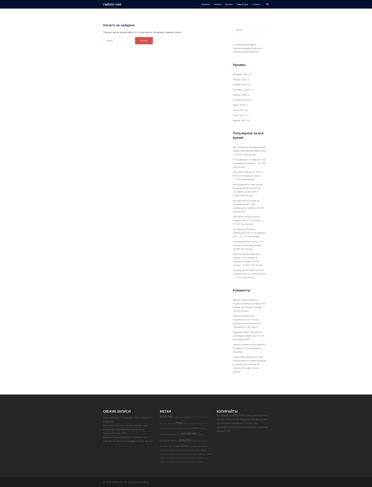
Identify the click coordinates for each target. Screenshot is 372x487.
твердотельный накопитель (171, 458)
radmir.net (112, 4)
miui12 (186, 424)
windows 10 (166, 440)
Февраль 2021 (240, 74)
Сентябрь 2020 (241, 89)
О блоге (256, 4)
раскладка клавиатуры (197, 454)
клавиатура (164, 450)
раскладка (184, 454)
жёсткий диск (203, 446)
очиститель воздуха (192, 450)
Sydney (145, 482)
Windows (205, 4)
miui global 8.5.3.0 (196, 424)
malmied (203, 417)
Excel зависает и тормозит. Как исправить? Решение (249, 348)
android (166, 416)
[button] (268, 4)
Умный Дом (242, 4)
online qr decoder (167, 428)
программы (174, 454)
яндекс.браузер (197, 462)
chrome (176, 417)
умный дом (170, 462)
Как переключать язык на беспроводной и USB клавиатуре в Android (246, 204)
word (176, 441)
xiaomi (185, 440)
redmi (195, 428)
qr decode (179, 428)
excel (182, 417)
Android (217, 4)
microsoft (163, 424)
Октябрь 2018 (240, 99)
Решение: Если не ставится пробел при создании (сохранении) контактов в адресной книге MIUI (125, 429)
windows (188, 433)
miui (179, 422)
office (206, 424)
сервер (209, 454)
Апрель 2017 (239, 120)
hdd (198, 417)
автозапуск (182, 445)
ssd (179, 434)
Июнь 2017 (239, 115)
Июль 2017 (239, 110)
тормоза (186, 458)
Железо (229, 4)
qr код (185, 428)
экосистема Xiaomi (183, 462)
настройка (180, 450)
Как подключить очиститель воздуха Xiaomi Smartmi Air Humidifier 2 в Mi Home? (248, 188)
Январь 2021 (239, 79)
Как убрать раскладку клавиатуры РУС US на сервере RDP (249, 233)
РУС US (172, 446)
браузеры (193, 446)
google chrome (190, 417)
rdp (190, 428)
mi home (171, 424)
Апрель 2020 (239, 94)
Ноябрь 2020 (240, 84)
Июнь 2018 (239, 104)
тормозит (193, 458)
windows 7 (201, 434)
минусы (172, 450)
